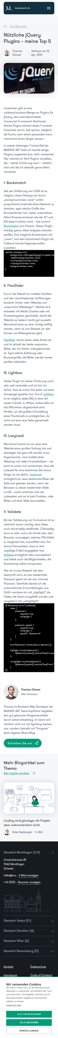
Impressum (10, 975)
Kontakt (8, 967)
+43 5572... (22, 882)
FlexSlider (9, 340)
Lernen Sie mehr (13, 1005)
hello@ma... (21, 875)
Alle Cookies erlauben (29, 1014)
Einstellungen (29, 1031)
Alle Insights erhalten (16, 773)
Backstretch (11, 226)
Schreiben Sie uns (20, 743)
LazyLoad (35, 475)
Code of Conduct (41, 975)
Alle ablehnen (29, 1022)
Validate (9, 555)
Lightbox (48, 394)
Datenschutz (38, 967)
